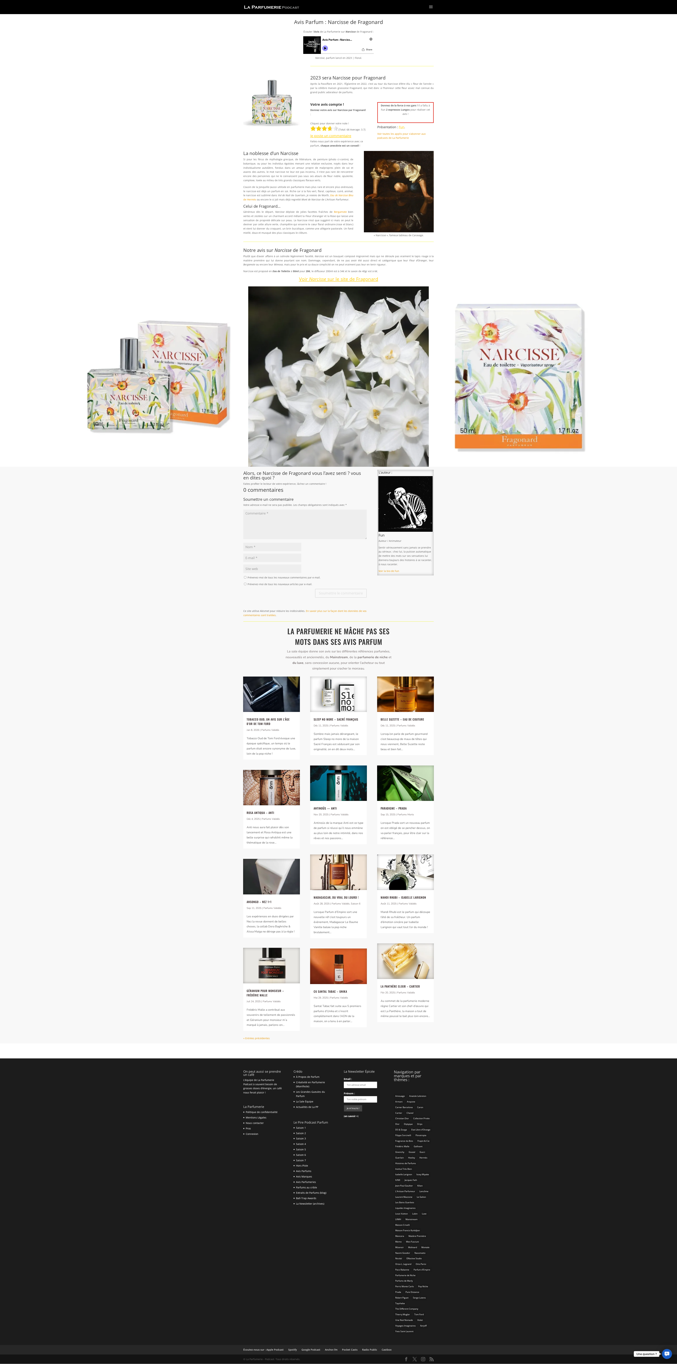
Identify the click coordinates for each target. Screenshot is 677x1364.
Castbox (387, 1349)
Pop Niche (423, 1286)
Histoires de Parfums (405, 1163)
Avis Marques (304, 1176)
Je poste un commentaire (330, 135)
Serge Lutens (419, 1297)
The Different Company (406, 1308)
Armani (398, 1101)
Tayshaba (400, 1303)
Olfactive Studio (414, 1258)
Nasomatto (419, 1252)
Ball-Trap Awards (306, 1198)
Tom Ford (419, 1314)
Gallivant (418, 1146)
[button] (667, 1354)
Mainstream (411, 1219)
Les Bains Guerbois (404, 1202)
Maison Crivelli (402, 1224)
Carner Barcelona (404, 1107)
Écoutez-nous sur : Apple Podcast (263, 1349)
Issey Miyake (422, 1174)
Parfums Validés (270, 730)
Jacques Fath (411, 1180)
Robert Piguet (401, 1297)
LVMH (398, 1219)
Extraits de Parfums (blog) (311, 1192)
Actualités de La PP (307, 1107)
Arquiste (411, 1101)
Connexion (252, 1134)
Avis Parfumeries (306, 1182)
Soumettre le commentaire (341, 593)
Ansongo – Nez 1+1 (259, 902)
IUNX (397, 1180)
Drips (419, 1124)
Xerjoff (423, 1325)
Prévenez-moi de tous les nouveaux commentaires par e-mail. (284, 577)
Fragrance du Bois (404, 1140)
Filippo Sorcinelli (403, 1135)
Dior (397, 1124)
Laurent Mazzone (403, 1196)
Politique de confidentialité (261, 1112)
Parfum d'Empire (422, 1269)
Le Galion (421, 1196)
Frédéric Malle (402, 1146)
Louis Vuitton (401, 1213)
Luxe (424, 1213)
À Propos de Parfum (307, 1076)
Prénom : (349, 1093)
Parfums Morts (405, 814)
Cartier (398, 1112)
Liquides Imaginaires (405, 1208)
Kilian (420, 1185)
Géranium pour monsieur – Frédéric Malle (265, 993)
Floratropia (421, 1135)
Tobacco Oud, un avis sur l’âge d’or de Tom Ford (268, 721)
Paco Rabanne (402, 1269)
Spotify (292, 1349)
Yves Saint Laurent (404, 1331)
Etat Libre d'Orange (420, 1129)
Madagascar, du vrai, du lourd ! (336, 897)
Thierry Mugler (402, 1314)
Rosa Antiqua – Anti (260, 813)
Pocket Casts (350, 1349)
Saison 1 (301, 1127)
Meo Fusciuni (412, 1241)
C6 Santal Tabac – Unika (330, 991)
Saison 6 (355, 903)
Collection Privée (421, 1118)
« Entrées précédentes (256, 1038)
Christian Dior (402, 1118)
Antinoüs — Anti (325, 808)
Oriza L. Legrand (403, 1264)
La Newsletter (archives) (310, 1203)
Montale (425, 1247)
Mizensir (399, 1247)
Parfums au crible (306, 1187)
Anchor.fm (331, 1349)
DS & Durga (401, 1129)
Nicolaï (398, 1258)
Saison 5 (301, 1149)
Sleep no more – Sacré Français (336, 719)
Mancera (399, 1236)
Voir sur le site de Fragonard (338, 279)
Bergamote (340, 211)
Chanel (410, 1112)
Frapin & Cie (423, 1140)
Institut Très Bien (403, 1168)
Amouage (400, 1096)
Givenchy (399, 1152)
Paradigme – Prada (394, 808)
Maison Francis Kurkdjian (407, 1230)
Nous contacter (255, 1123)
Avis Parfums (303, 1171)
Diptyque (408, 1124)
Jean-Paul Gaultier (404, 1185)
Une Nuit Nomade (404, 1320)
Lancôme (423, 1191)
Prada (398, 1292)
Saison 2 (301, 1133)
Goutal (412, 1152)
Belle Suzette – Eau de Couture (402, 719)
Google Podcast (310, 1349)
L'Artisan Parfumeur (405, 1191)
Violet (420, 1320)
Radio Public (369, 1349)
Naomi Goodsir (402, 1252)
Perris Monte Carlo (404, 1286)
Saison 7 (301, 1160)
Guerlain (399, 1157)
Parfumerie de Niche (405, 1275)
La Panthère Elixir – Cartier (400, 986)
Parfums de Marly (404, 1280)
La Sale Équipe (304, 1101)
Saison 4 (301, 1144)
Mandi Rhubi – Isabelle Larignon (403, 897)
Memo (398, 1241)
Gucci (422, 1152)
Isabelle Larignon (403, 1174)
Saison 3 (301, 1138)
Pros (248, 1128)
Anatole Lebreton (417, 1096)
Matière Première (417, 1236)
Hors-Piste (302, 1165)
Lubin (414, 1213)
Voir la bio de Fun (389, 571)
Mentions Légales (256, 1117)
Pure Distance (412, 1292)
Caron (420, 1107)
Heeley (411, 1157)
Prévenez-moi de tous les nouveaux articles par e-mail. (280, 584)
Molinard (412, 1247)
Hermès (423, 1157)
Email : (348, 1079)
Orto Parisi (421, 1264)
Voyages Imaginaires (405, 1325)
